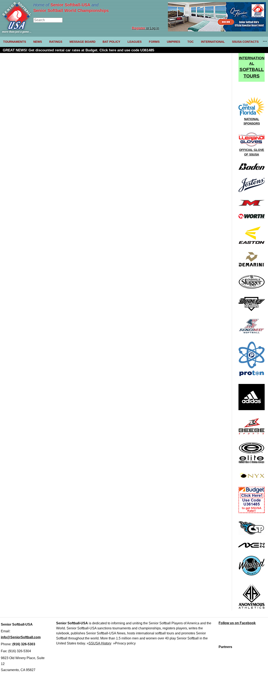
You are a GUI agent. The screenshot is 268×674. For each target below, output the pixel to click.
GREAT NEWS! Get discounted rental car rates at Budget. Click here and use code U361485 (78, 50)
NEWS (37, 41)
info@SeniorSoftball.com (21, 637)
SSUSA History (100, 643)
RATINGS (55, 41)
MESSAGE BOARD (82, 41)
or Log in (145, 28)
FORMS (154, 41)
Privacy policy (125, 643)
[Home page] (16, 32)
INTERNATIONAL (213, 41)
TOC (190, 41)
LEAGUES (135, 41)
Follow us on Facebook (237, 623)
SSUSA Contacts (245, 41)
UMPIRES (173, 41)
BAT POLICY (111, 41)
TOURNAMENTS (14, 41)
